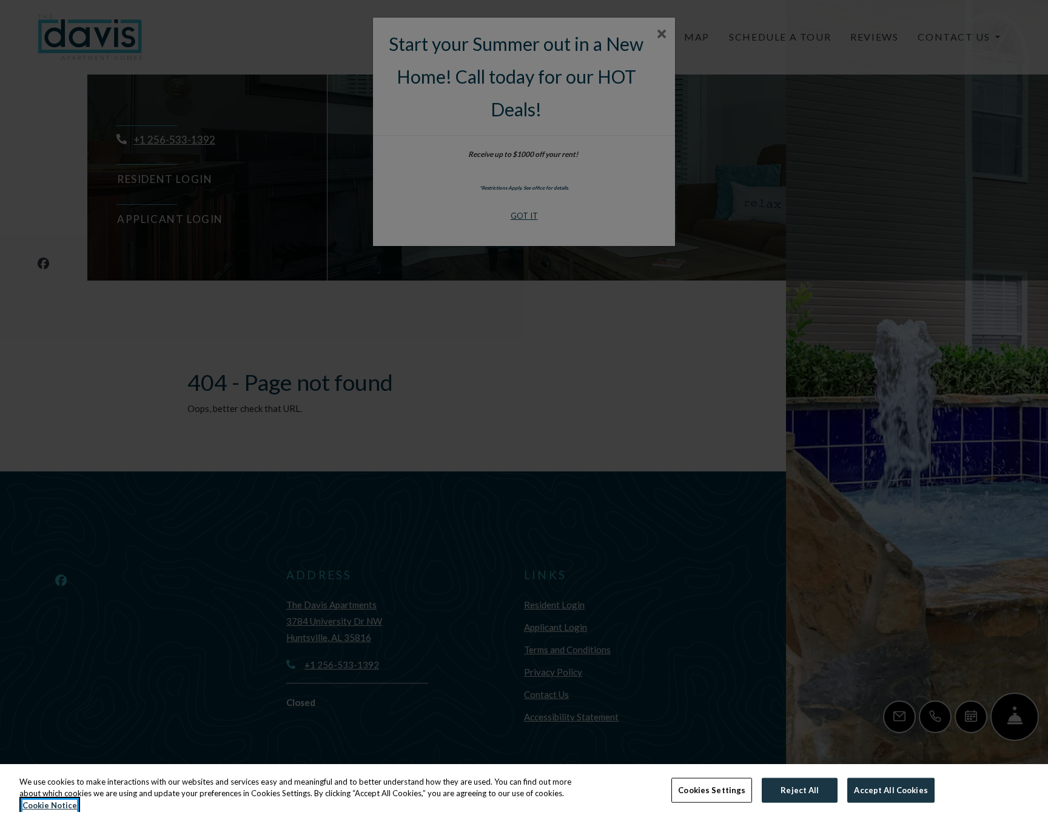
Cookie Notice (49, 805)
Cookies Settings (711, 789)
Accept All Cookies (890, 789)
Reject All (800, 789)
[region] (524, 791)
